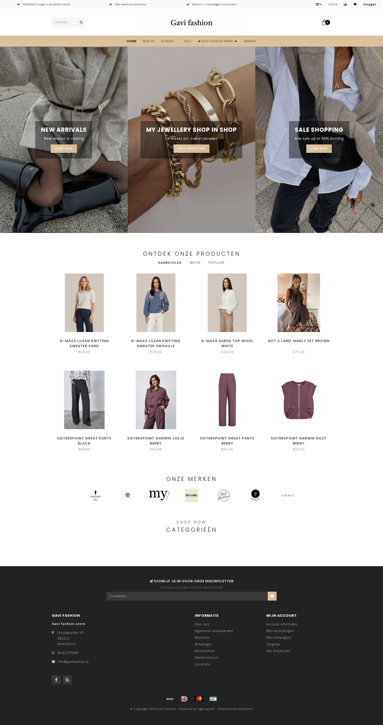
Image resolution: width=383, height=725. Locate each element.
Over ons (202, 624)
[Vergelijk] (345, 4)
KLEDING (167, 41)
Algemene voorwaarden (214, 631)
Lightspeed (206, 709)
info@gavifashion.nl (73, 662)
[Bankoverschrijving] (170, 698)
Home (132, 41)
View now (319, 148)
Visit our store (191, 148)
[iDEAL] (184, 698)
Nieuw (195, 262)
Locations (203, 664)
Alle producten (278, 651)
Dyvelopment (243, 709)
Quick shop (86, 339)
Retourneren (205, 651)
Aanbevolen (170, 262)
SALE (188, 41)
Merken (250, 41)
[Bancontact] (213, 698)
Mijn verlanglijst (278, 637)
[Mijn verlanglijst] (355, 4)
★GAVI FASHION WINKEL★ (218, 41)
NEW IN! (149, 41)
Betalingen (203, 644)
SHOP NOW (63, 148)
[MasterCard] (198, 698)
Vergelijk (273, 644)
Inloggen (369, 4)
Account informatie (281, 624)
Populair (216, 262)
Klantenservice (206, 657)
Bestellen (202, 637)
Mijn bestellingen (280, 631)
